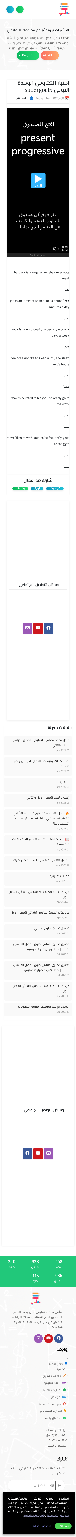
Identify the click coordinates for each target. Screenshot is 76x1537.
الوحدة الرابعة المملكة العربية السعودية (43, 1007)
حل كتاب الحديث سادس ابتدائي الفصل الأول (40, 912)
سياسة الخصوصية (50, 1404)
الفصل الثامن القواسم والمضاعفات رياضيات (41, 860)
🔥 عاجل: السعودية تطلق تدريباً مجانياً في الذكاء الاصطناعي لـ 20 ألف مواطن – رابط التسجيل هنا (41, 818)
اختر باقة (47, 55)
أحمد (12, 98)
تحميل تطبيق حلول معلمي (51, 928)
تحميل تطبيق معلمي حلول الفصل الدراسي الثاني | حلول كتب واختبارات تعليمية (41, 968)
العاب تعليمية (52, 1383)
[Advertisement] (38, 540)
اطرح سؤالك (20, 9)
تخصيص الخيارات (42, 1526)
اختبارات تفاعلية (52, 1390)
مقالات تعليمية (59, 876)
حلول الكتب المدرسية (58, 1367)
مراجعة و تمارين (52, 1376)
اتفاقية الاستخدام (51, 1411)
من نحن (56, 1397)
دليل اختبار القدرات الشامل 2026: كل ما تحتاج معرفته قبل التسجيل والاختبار (55, 1438)
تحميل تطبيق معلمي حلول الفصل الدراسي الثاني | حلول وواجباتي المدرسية (41, 947)
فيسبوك (55, 488)
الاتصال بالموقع (52, 1418)
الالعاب (64, 782)
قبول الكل (63, 1526)
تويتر (37, 488)
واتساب (20, 488)
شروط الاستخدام (34, 1516)
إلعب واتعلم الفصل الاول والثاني (48, 797)
